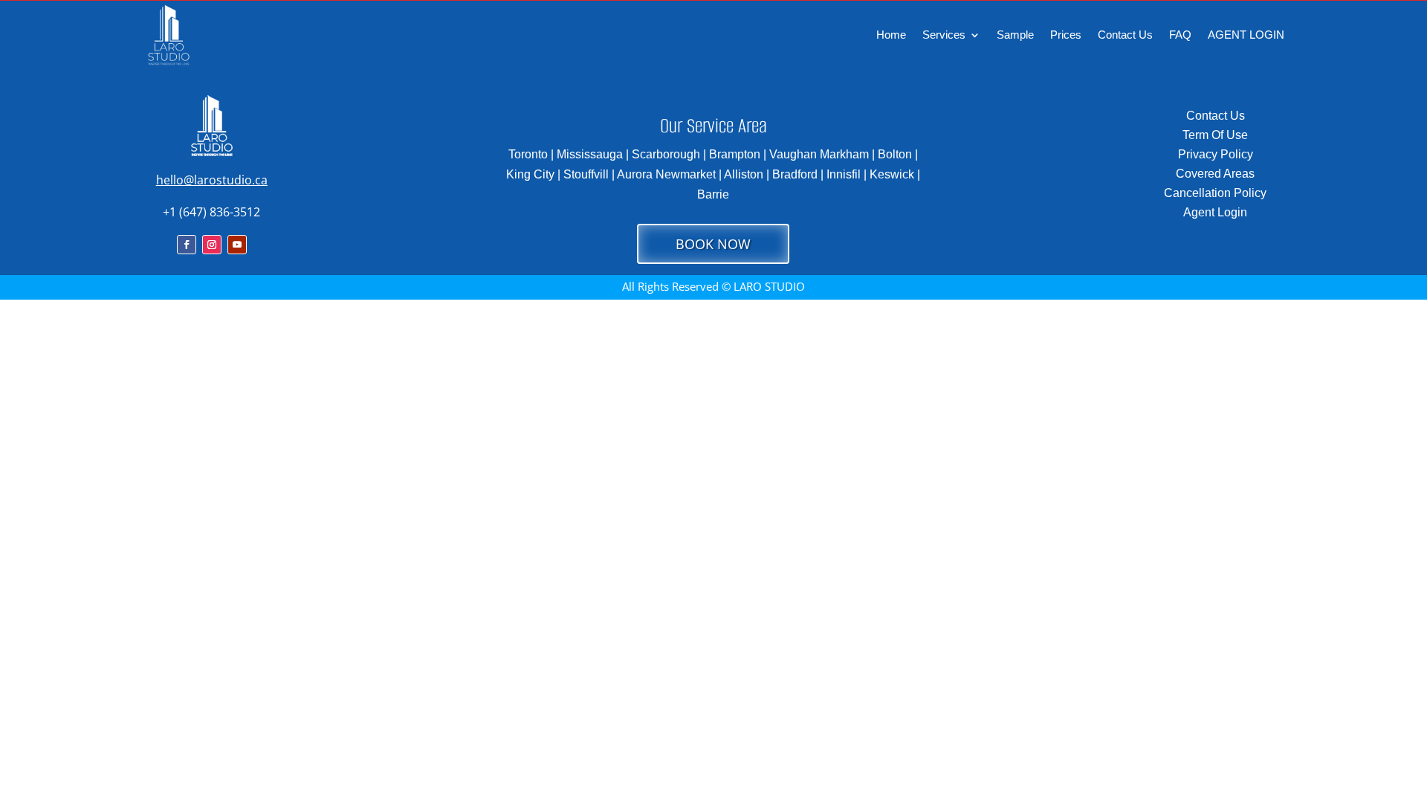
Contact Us (1125, 34)
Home (891, 34)
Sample (1015, 34)
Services (943, 34)
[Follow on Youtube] (237, 244)
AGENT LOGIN (1246, 34)
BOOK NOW (713, 244)
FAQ (1180, 34)
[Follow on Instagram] (211, 244)
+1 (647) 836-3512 (211, 212)
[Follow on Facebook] (186, 244)
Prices (1065, 34)
